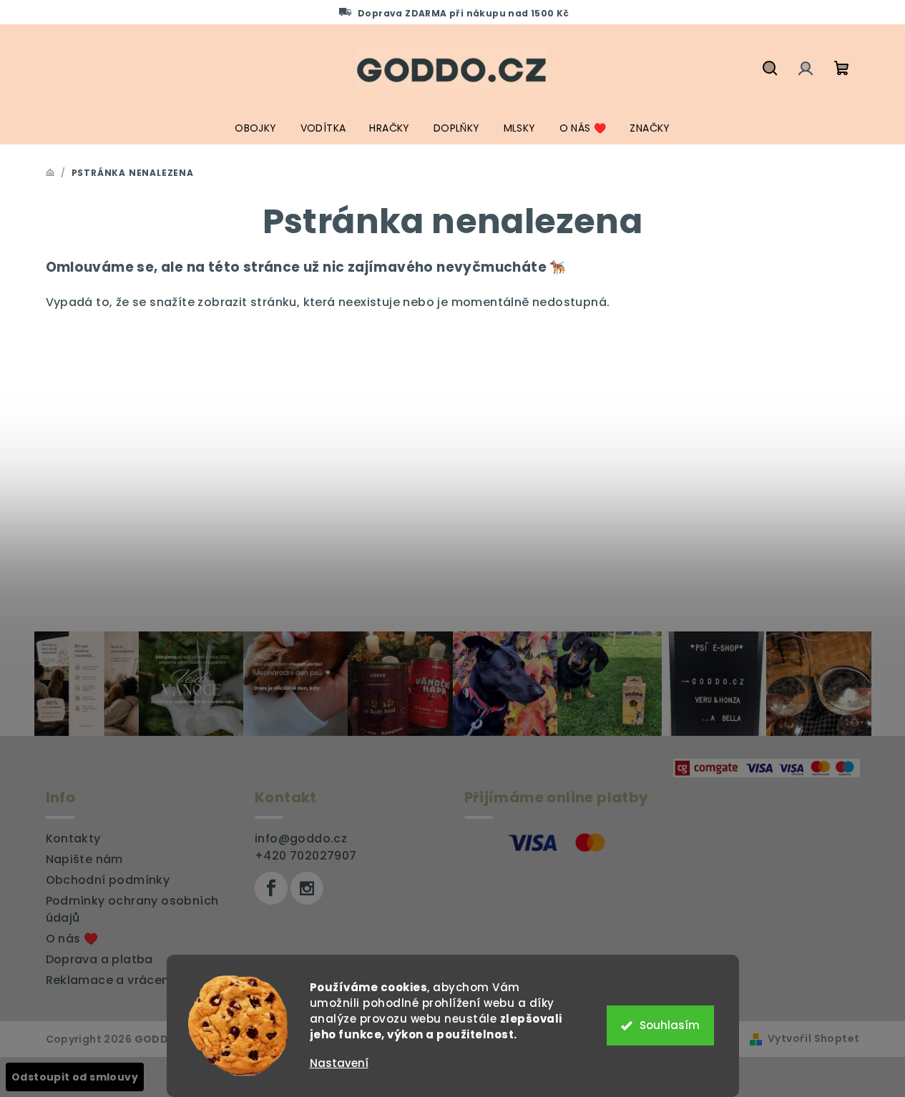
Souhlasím (670, 1025)
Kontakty (73, 838)
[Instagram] (306, 888)
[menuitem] (255, 128)
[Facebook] (271, 888)
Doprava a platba (99, 959)
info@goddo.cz (301, 838)
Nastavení (339, 1063)
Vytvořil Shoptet (813, 1038)
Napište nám (84, 859)
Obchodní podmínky (108, 880)
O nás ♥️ (72, 938)
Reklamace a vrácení (110, 980)
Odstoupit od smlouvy (74, 1077)
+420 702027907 (306, 855)
